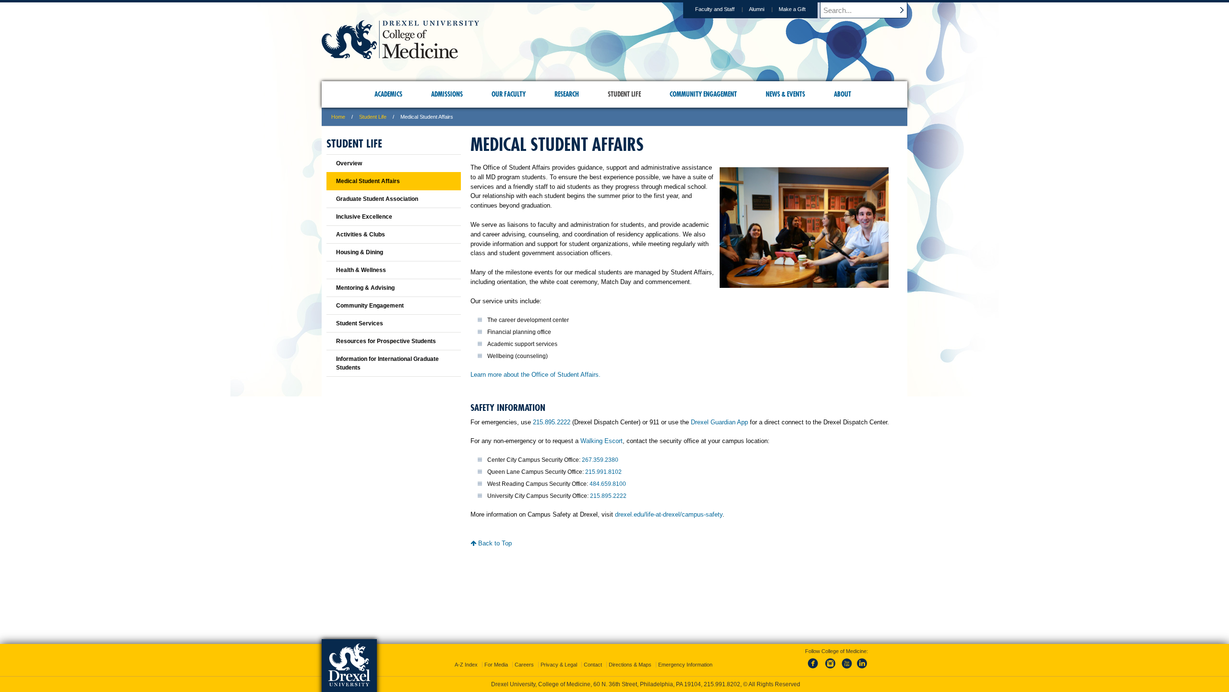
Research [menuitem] (566, 94)
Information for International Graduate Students (387, 363)
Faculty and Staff (715, 9)
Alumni (756, 9)
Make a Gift (792, 9)
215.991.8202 (722, 684)
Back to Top (494, 543)
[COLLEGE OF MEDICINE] (400, 56)
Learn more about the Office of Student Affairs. (535, 374)
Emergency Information (685, 664)
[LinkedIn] (862, 669)
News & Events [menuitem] (785, 94)
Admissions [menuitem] (447, 94)
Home (338, 117)
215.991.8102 (603, 472)
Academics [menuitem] (388, 94)
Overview (349, 163)
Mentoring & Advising (365, 287)
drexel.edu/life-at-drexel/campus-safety (669, 514)
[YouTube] (846, 669)
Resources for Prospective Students (386, 341)
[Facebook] (814, 669)
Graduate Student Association (377, 199)
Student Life (372, 117)
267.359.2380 (600, 460)
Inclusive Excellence (364, 216)
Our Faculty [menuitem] (509, 94)
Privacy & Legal (559, 664)
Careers (524, 664)
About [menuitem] (842, 94)
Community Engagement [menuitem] (703, 94)
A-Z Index (466, 664)
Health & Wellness (361, 270)
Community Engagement (370, 305)
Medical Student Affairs (368, 181)
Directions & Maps (630, 664)
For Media (496, 664)
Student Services (359, 323)
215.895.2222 (551, 422)
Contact (593, 664)
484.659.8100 (608, 484)
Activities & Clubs (360, 234)
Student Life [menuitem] (624, 94)
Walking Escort (601, 441)
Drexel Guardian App (719, 422)
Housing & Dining (359, 252)
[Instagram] (830, 669)
